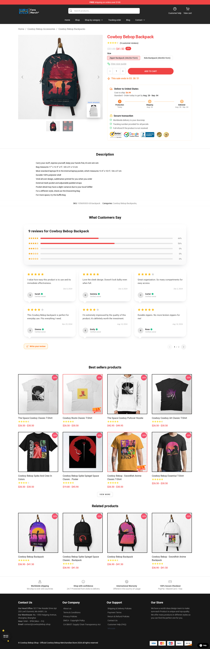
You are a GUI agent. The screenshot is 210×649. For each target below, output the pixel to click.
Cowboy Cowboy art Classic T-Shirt (169, 418)
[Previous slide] (23, 77)
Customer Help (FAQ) (117, 624)
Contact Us (112, 620)
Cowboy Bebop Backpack (31, 556)
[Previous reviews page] (169, 346)
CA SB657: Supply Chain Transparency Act (82, 624)
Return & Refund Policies (118, 616)
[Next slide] (98, 77)
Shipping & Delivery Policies (119, 608)
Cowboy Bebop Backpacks (71, 29)
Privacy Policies (70, 616)
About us (67, 608)
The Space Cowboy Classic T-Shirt (35, 418)
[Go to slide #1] (53, 126)
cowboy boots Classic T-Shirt (77, 418)
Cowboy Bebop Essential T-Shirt (168, 475)
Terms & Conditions (71, 612)
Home (21, 29)
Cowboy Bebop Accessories (41, 29)
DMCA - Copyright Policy (74, 620)
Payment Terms (114, 612)
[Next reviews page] (183, 346)
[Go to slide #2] (68, 126)
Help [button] (205, 645)
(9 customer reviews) (129, 43)
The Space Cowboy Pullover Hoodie (125, 418)
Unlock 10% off (5, 636)
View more (105, 494)
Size (109, 53)
